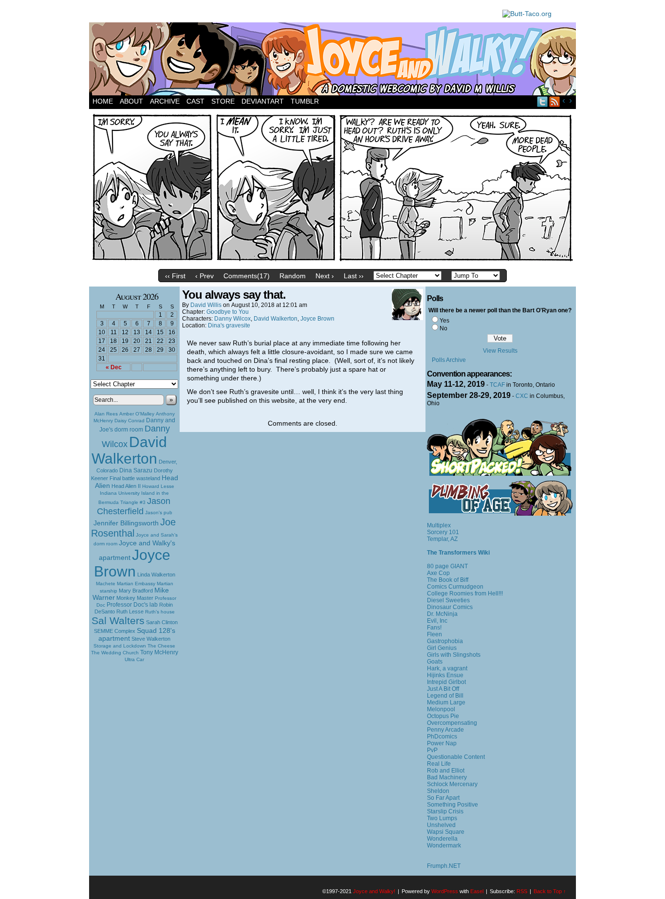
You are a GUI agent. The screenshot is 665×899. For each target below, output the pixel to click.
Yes (444, 320)
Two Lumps (442, 818)
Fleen (434, 634)
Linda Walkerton (156, 574)
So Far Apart (443, 797)
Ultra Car (134, 659)
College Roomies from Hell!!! (465, 593)
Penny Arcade (445, 729)
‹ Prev (204, 276)
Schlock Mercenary (452, 784)
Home (102, 101)
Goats (435, 661)
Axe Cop (438, 573)
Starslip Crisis (445, 811)
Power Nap (442, 743)
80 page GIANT (447, 566)
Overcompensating (452, 722)
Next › (324, 276)
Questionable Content (456, 757)
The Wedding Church (115, 652)
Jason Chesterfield (134, 506)
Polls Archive (449, 360)
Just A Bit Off (443, 688)
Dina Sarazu (135, 470)
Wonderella (442, 838)
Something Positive (452, 804)
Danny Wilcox (232, 318)
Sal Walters (118, 620)
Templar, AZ (442, 539)
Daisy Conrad (129, 420)
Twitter (542, 101)
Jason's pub (158, 512)
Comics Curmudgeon (455, 586)
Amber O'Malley (136, 413)
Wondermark (444, 845)
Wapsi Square (445, 831)
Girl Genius (442, 648)
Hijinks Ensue (445, 675)
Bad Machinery (447, 777)
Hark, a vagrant (447, 668)
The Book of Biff (447, 579)
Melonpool (441, 709)
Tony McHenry (159, 652)
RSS (555, 101)
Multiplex (439, 525)
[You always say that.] (332, 262)
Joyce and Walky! (334, 60)
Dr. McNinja (442, 614)
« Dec (114, 367)
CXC (522, 396)
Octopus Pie (443, 716)
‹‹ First (175, 276)
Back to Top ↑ (550, 891)
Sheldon (438, 791)
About (131, 101)
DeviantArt (262, 101)
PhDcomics (442, 736)
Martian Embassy (136, 583)
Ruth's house (160, 611)
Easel (476, 891)
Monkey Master (134, 598)
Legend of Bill (445, 695)
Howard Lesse (158, 486)
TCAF (497, 384)
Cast (195, 101)
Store (223, 101)
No (443, 328)
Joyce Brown (132, 563)
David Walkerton (129, 450)
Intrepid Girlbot (446, 682)
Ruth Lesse (130, 611)
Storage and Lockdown (119, 645)
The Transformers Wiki (458, 552)
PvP (432, 750)
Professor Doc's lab (132, 604)
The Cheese (161, 645)
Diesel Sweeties (448, 600)
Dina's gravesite (229, 325)
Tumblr (305, 101)
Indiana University (120, 493)
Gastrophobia (445, 641)
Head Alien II (126, 486)
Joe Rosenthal (133, 528)
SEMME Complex (114, 631)
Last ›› (354, 276)
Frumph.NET (444, 866)
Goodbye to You (227, 311)
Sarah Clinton (162, 622)
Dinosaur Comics (450, 607)
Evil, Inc (437, 620)
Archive (165, 101)
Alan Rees (106, 413)
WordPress (444, 891)
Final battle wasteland (135, 478)
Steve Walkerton (150, 639)
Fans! (434, 627)
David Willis (206, 305)
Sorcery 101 (443, 532)
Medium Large (446, 702)
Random (292, 276)
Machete (105, 583)
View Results (500, 350)
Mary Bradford (136, 590)
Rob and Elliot (445, 770)
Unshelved (441, 825)
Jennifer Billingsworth (126, 523)
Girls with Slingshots (453, 654)
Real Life (439, 763)
